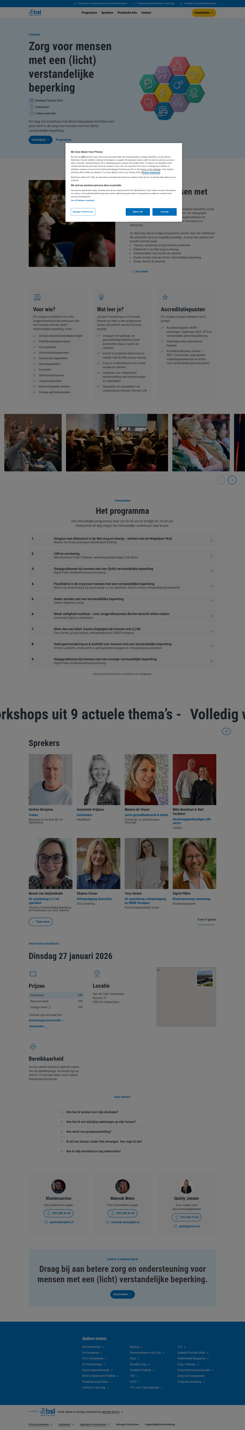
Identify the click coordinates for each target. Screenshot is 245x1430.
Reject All (138, 211)
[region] (123, 182)
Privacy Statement (151, 172)
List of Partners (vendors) (83, 200)
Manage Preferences (83, 211)
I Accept (165, 211)
